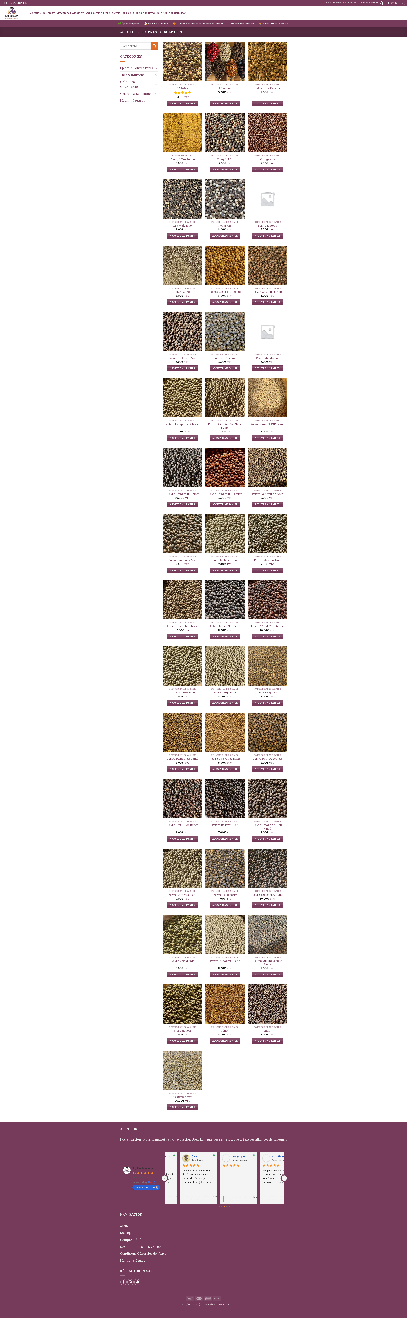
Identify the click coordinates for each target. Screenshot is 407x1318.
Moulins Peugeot (132, 100)
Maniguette (267, 159)
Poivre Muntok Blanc (182, 692)
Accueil (35, 13)
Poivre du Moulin (267, 358)
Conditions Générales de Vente (143, 1253)
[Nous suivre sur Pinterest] (137, 1282)
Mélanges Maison (68, 13)
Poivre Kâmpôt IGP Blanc (182, 424)
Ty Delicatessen (143, 1168)
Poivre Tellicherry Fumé (267, 895)
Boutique (48, 13)
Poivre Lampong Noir (182, 560)
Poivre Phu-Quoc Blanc (225, 758)
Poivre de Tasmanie (225, 358)
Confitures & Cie (123, 13)
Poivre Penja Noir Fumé (182, 758)
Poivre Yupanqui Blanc (225, 961)
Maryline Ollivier (188, 1156)
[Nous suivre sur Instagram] (392, 3)
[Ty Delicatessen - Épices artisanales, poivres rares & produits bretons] (13, 13)
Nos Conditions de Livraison (141, 1247)
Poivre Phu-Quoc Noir (267, 758)
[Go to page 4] (227, 1206)
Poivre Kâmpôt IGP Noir (183, 494)
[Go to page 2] (221, 1206)
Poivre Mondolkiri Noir (225, 626)
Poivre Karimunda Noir (267, 494)
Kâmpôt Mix (225, 159)
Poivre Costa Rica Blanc (225, 292)
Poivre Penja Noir (267, 692)
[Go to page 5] (229, 1206)
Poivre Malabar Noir (267, 560)
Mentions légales (132, 1260)
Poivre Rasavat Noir (225, 825)
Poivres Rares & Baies (95, 13)
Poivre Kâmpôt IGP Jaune (267, 424)
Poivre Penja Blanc (225, 692)
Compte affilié (130, 1240)
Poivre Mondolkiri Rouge (267, 626)
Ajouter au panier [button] (182, 103)
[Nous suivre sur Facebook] (389, 3)
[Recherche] (403, 3)
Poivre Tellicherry (225, 895)
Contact (161, 13)
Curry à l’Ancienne (182, 159)
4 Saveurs (224, 88)
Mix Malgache (182, 225)
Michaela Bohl (226, 1156)
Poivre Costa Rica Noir (267, 292)
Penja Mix (224, 225)
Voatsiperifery (182, 1097)
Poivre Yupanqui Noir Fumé (267, 962)
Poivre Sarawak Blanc (182, 895)
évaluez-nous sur (144, 1187)
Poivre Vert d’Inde (182, 961)
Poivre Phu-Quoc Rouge (182, 825)
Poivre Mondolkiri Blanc (182, 626)
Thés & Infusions (132, 75)
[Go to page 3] (224, 1206)
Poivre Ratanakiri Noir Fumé (267, 826)
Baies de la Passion (267, 88)
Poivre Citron (182, 292)
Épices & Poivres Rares (136, 68)
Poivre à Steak (267, 225)
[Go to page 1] (219, 1206)
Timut (267, 1030)
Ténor (225, 1030)
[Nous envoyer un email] (396, 3)
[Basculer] (156, 68)
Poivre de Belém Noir (183, 358)
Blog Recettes (145, 13)
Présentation (177, 13)
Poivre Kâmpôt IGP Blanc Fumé (225, 425)
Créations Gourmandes (129, 84)
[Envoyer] (154, 46)
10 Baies (182, 88)
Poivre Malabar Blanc (225, 560)
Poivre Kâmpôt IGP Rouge (225, 494)
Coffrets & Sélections (135, 94)
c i (259, 1156)
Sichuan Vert (182, 1030)
